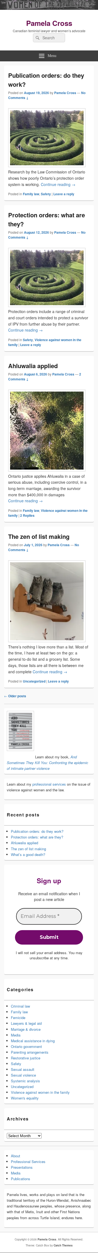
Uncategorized (34, 681)
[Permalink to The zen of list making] (46, 640)
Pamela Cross (49, 23)
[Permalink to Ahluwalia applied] (46, 470)
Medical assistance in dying (33, 1040)
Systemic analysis (25, 1080)
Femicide (18, 1017)
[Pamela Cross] (49, 8)
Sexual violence (23, 1075)
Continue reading (58, 184)
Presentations (22, 1167)
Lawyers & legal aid (26, 1023)
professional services (49, 784)
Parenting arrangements (29, 1052)
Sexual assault (22, 1069)
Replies (27, 515)
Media (15, 1035)
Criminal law (20, 1006)
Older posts (15, 695)
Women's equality (25, 1098)
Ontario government (26, 1046)
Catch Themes (63, 1245)
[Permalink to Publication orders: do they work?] (46, 165)
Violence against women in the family (40, 1092)
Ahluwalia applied (33, 365)
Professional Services (28, 1161)
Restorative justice (25, 1057)
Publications (20, 1178)
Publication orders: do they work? (37, 831)
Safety (46, 193)
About (15, 1155)
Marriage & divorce (26, 1029)
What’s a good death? (28, 854)
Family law (31, 193)
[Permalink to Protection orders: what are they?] (46, 305)
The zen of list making (38, 536)
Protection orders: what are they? (37, 837)
